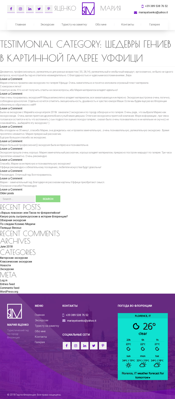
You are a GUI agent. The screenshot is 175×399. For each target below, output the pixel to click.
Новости (5, 265)
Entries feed (7, 284)
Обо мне (100, 24)
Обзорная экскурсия (13, 220)
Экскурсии (47, 24)
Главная (20, 24)
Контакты (127, 24)
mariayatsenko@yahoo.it (153, 12)
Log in (3, 280)
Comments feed (9, 288)
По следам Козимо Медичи (17, 224)
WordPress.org (9, 291)
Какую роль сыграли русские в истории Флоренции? (34, 216)
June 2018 (6, 246)
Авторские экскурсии (14, 257)
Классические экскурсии (16, 261)
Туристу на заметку (74, 24)
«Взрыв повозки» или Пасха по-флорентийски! (30, 212)
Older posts (7, 193)
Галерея (154, 24)
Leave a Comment (11, 79)
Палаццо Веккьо (10, 227)
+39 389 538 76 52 (156, 6)
